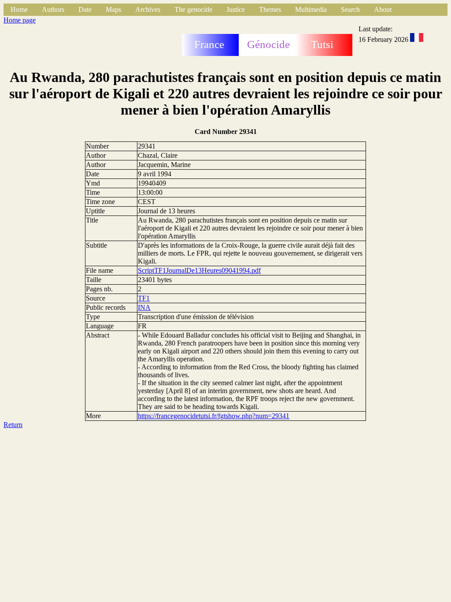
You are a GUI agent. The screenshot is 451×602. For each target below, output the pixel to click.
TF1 (144, 298)
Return (13, 424)
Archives (147, 9)
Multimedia (311, 9)
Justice (235, 9)
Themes (270, 9)
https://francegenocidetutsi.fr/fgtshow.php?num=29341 (213, 416)
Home (19, 9)
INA (144, 307)
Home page (20, 20)
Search (350, 9)
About (383, 9)
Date (85, 9)
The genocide (193, 9)
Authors (53, 9)
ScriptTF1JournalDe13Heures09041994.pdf (199, 270)
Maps (113, 9)
